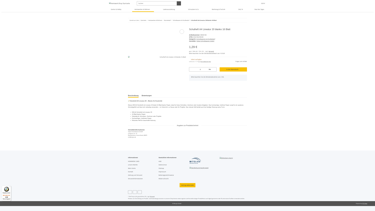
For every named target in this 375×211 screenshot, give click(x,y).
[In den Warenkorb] (129, 27)
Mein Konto (132, 168)
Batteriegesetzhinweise (166, 175)
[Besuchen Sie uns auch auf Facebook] (130, 192)
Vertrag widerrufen (187, 185)
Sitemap (161, 168)
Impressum (162, 172)
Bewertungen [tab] (147, 95)
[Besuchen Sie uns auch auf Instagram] (135, 192)
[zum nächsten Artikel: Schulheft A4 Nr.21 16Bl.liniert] (245, 20)
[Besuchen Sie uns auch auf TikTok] (140, 192)
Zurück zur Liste (134, 20)
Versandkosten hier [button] (205, 61)
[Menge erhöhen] (214, 69)
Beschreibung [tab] (133, 95)
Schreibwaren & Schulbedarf (205, 39)
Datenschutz (163, 165)
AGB (160, 161)
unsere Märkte (133, 165)
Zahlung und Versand (135, 175)
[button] (254, 3)
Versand (211, 51)
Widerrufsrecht (164, 179)
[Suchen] (179, 3)
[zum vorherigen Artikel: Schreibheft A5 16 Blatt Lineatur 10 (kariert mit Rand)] (241, 20)
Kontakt (130, 172)
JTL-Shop (364, 203)
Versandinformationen (135, 179)
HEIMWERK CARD (133, 161)
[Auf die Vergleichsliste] (182, 32)
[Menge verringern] (191, 69)
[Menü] (10, 187)
